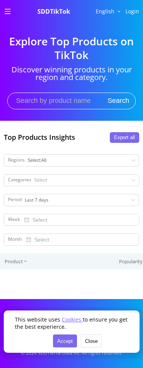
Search (118, 100)
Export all (124, 137)
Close (91, 341)
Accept (65, 341)
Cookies (72, 319)
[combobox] (79, 220)
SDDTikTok (53, 11)
